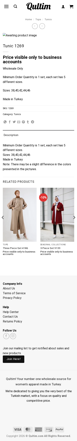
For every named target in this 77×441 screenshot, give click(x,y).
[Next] (74, 224)
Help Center (11, 312)
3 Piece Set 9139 (50, 248)
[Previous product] (42, 26)
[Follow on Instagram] (13, 336)
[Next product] (35, 26)
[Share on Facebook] (9, 122)
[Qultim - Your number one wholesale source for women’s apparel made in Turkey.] (38, 7)
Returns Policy (12, 321)
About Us (9, 288)
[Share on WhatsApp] (5, 122)
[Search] (15, 6)
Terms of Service (14, 293)
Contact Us (10, 316)
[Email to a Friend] (18, 122)
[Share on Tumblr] (27, 122)
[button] (6, 6)
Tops (38, 19)
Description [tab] (11, 135)
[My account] (63, 6)
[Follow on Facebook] (6, 336)
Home (28, 19)
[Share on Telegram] (32, 122)
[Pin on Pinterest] (23, 122)
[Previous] (3, 224)
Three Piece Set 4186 (15, 248)
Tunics (48, 19)
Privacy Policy (12, 298)
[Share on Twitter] (14, 122)
